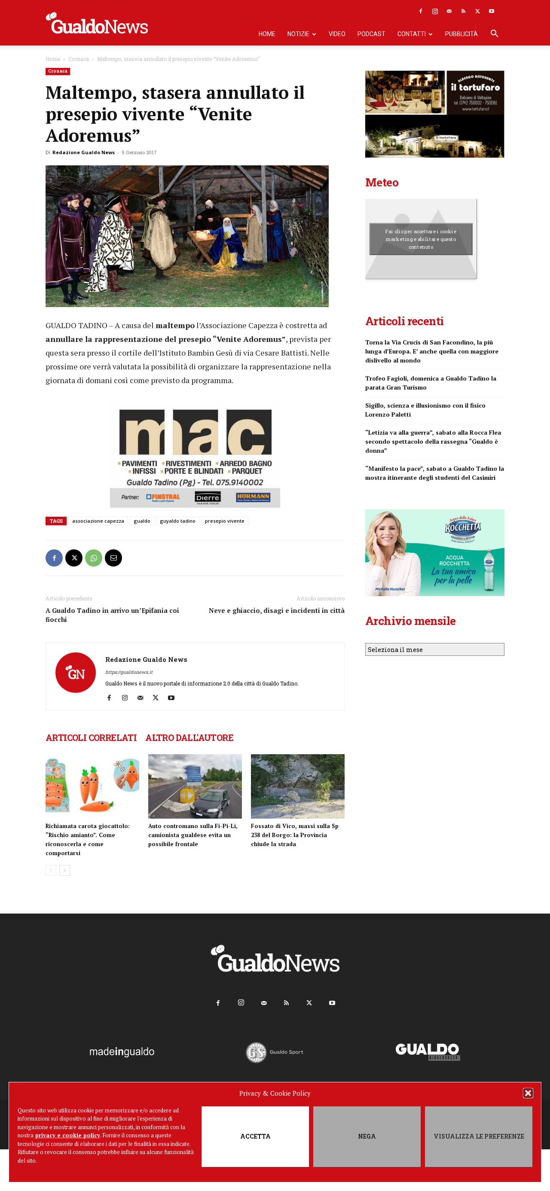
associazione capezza (98, 521)
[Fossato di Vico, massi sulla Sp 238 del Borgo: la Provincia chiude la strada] (298, 786)
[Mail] (449, 11)
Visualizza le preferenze (479, 1136)
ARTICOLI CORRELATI (91, 737)
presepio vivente (224, 521)
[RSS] (463, 11)
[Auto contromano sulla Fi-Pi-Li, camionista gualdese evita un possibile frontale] (195, 786)
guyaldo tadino (178, 521)
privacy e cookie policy (67, 1135)
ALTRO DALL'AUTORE (189, 737)
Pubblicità (461, 33)
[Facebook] (420, 11)
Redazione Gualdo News (83, 152)
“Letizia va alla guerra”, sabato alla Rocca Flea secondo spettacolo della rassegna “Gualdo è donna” (433, 441)
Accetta (255, 1136)
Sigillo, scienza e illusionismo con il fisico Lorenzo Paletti (425, 409)
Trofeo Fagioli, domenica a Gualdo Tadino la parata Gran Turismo (430, 382)
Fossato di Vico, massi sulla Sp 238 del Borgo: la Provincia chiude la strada (295, 835)
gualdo (142, 521)
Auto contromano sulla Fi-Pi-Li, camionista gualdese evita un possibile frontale (193, 835)
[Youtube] (491, 11)
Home (267, 33)
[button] (528, 1093)
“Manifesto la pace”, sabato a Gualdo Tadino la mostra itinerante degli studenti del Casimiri (434, 472)
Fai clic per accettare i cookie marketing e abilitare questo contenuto (420, 239)
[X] (477, 11)
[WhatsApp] (93, 558)
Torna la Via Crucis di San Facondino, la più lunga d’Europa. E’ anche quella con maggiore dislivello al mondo (431, 351)
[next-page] (64, 870)
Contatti (411, 33)
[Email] (113, 558)
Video (337, 33)
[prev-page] (51, 870)
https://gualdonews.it (129, 672)
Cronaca (78, 58)
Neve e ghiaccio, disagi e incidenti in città (277, 610)
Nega (367, 1136)
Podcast (371, 33)
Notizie (298, 33)
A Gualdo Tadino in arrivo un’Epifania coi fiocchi (112, 615)
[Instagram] (434, 11)
